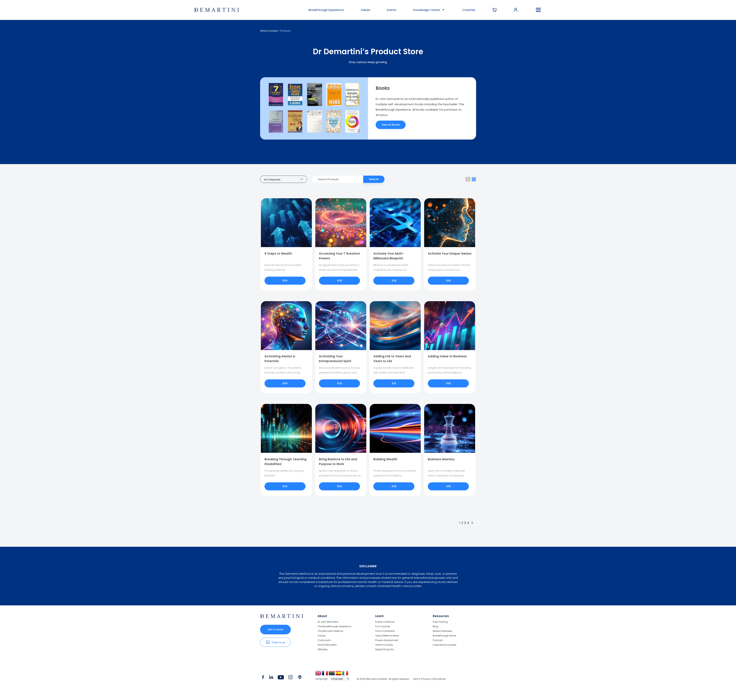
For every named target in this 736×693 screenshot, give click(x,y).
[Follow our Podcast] (300, 678)
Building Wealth (385, 459)
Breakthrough (326, 10)
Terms (416, 679)
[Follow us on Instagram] (290, 678)
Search (374, 179)
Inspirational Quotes (444, 644)
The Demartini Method (330, 631)
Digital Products (384, 649)
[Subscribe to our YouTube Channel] (280, 678)
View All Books (391, 125)
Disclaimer (439, 679)
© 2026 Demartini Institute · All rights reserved (383, 679)
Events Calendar (385, 622)
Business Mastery (441, 459)
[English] (318, 674)
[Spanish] (338, 674)
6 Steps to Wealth (278, 254)
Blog (435, 626)
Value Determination (387, 635)
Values (365, 10)
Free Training (440, 622)
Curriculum (324, 640)
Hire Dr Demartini (327, 644)
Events (391, 10)
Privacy (426, 679)
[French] (325, 674)
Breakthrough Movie (444, 635)
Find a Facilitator (385, 631)
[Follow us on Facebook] (263, 678)
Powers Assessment (386, 640)
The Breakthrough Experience (334, 626)
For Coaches (382, 626)
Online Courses (269, 30)
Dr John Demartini (328, 622)
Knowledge (426, 10)
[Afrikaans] (332, 674)
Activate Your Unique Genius (450, 254)
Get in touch (275, 629)
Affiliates (323, 649)
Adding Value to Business (447, 356)
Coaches (468, 10)
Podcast (438, 640)
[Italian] (345, 674)
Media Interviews (442, 631)
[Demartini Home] (281, 617)
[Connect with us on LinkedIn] (271, 678)
